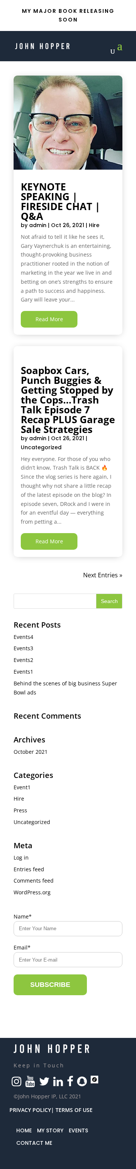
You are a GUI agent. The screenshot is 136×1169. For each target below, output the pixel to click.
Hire (94, 225)
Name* (23, 916)
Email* (22, 947)
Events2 (23, 659)
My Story (50, 1130)
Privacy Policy (30, 1109)
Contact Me (34, 1143)
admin (37, 225)
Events (78, 1130)
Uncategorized (41, 447)
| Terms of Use (72, 1109)
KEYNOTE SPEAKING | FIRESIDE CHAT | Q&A (60, 201)
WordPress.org (32, 892)
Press (20, 810)
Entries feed (29, 869)
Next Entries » (102, 575)
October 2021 (31, 751)
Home (24, 1130)
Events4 (23, 636)
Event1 (22, 787)
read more (49, 319)
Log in (21, 857)
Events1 (23, 671)
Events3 (23, 648)
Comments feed (34, 880)
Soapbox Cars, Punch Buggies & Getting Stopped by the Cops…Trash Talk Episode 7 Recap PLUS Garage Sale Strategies (68, 399)
